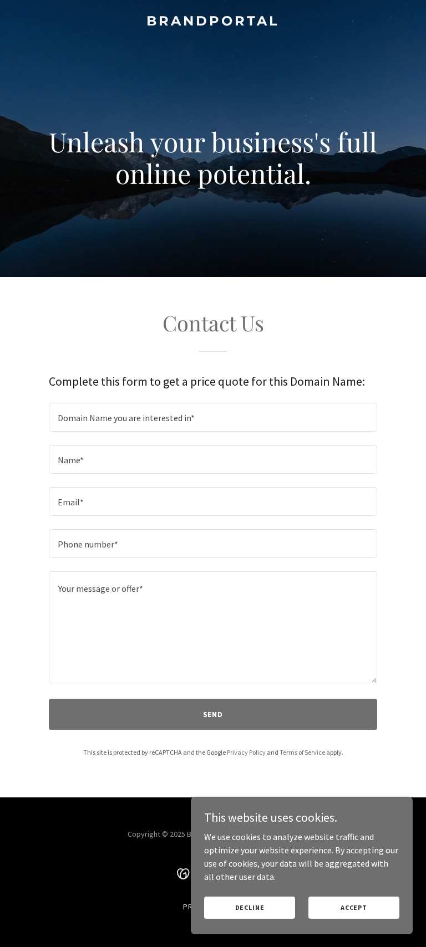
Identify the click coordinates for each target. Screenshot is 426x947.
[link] (213, 22)
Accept (354, 907)
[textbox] (213, 417)
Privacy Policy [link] (246, 752)
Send (213, 714)
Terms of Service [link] (302, 752)
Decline (250, 907)
